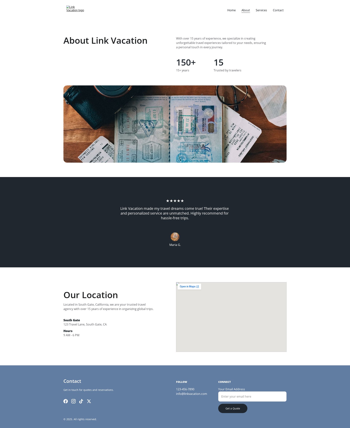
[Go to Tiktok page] (81, 401)
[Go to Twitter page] (89, 401)
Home (231, 10)
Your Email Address (231, 389)
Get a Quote (232, 408)
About (246, 10)
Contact (278, 10)
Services (261, 10)
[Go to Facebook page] (65, 401)
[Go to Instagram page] (73, 401)
